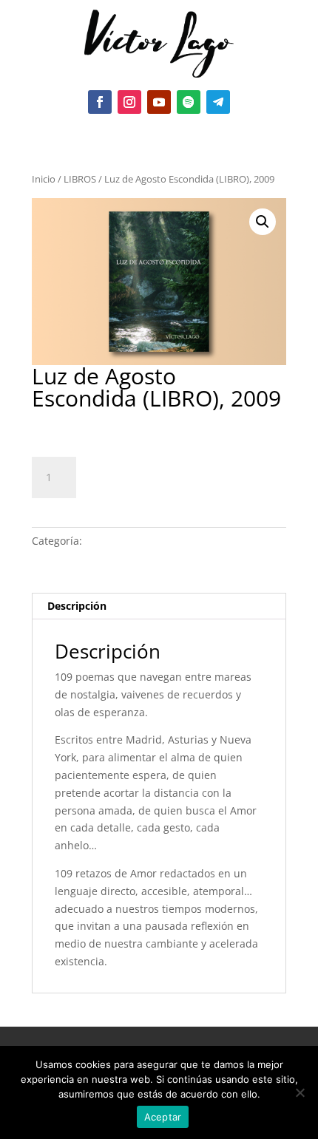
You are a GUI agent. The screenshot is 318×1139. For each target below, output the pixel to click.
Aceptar (163, 1117)
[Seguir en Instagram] (129, 102)
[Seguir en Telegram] (218, 102)
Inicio (43, 179)
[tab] (159, 606)
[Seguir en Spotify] (188, 102)
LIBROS (80, 179)
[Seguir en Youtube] (159, 102)
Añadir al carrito (162, 475)
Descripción (76, 606)
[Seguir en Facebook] (100, 102)
